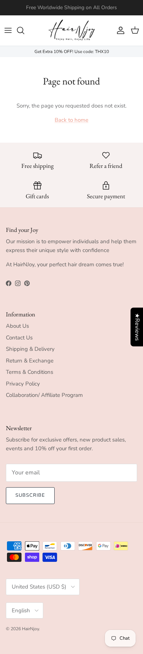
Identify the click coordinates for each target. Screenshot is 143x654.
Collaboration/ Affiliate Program (44, 395)
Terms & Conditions (29, 372)
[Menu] (8, 30)
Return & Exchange (30, 360)
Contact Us (19, 337)
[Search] (24, 30)
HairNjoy (30, 629)
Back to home (71, 120)
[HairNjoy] (71, 30)
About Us (17, 326)
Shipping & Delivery (30, 349)
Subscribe (30, 495)
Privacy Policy (23, 383)
